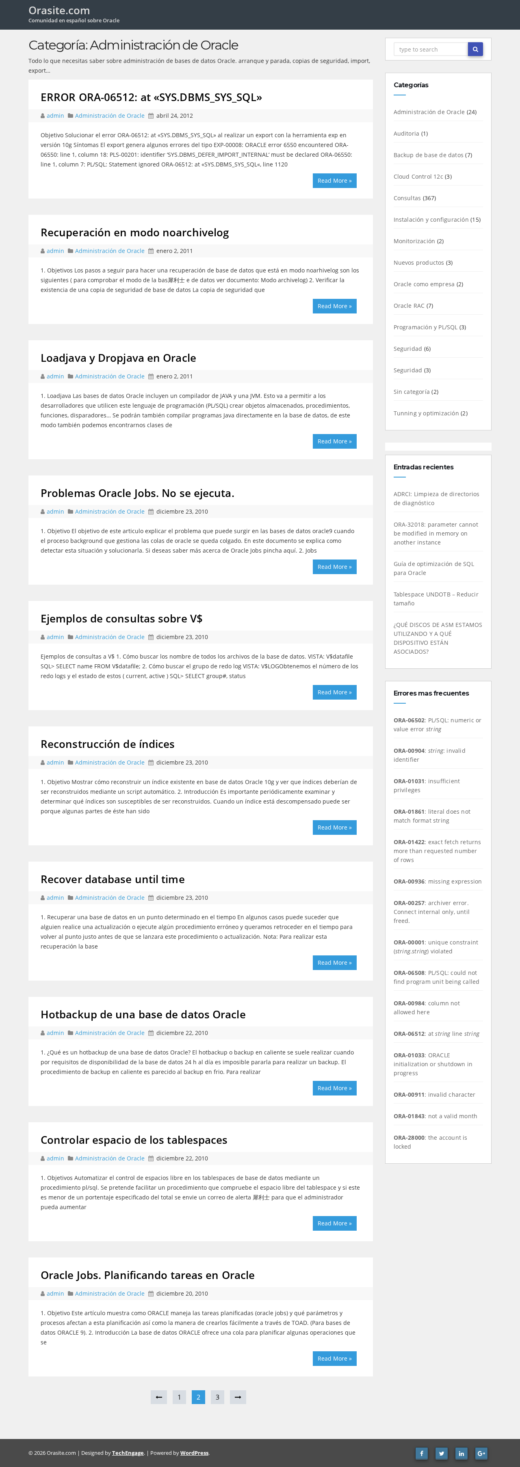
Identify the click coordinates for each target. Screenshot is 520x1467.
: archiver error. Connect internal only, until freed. (432, 912)
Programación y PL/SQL (426, 327)
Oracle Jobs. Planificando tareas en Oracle (148, 1275)
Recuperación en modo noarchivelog (135, 232)
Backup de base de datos (429, 155)
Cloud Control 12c (418, 176)
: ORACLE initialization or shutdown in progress (433, 1064)
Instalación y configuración (431, 219)
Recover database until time (113, 879)
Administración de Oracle (110, 115)
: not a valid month (436, 1116)
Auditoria (407, 133)
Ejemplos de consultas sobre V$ (122, 618)
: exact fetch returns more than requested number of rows (437, 851)
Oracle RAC (409, 305)
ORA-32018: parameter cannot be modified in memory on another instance (436, 533)
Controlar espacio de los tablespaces (134, 1139)
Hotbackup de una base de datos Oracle (143, 1014)
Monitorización (415, 241)
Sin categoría (412, 391)
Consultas (407, 198)
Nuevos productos (419, 262)
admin (56, 115)
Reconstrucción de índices (108, 744)
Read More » (335, 180)
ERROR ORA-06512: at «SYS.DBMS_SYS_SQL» (151, 97)
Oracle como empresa (424, 284)
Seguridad (408, 348)
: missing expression (438, 881)
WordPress (194, 1452)
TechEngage (128, 1452)
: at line (436, 1033)
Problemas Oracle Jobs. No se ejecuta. (137, 493)
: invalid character (435, 1094)
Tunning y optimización (426, 413)
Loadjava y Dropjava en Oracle (118, 357)
